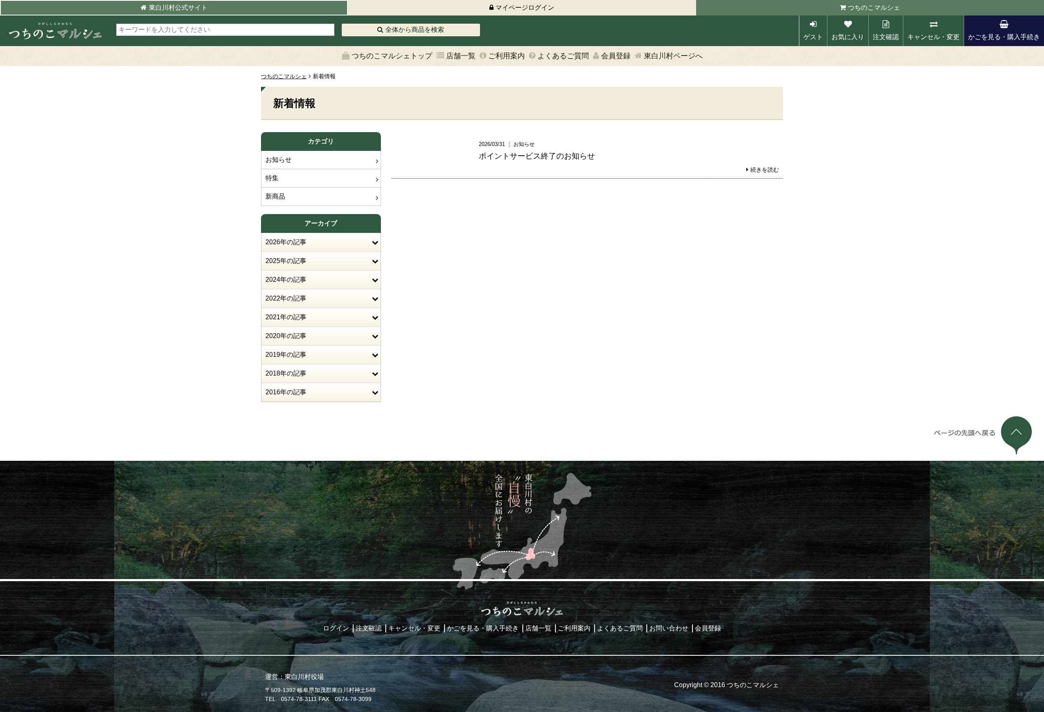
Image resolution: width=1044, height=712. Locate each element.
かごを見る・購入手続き (1004, 36)
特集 (272, 178)
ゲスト (813, 36)
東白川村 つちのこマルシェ (55, 30)
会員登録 (615, 56)
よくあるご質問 (563, 56)
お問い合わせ (668, 628)
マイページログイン (524, 7)
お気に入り (848, 36)
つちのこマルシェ (874, 7)
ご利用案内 (506, 56)
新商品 (275, 196)
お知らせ (278, 159)
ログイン (336, 628)
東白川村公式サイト (178, 7)
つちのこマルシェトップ (392, 56)
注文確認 (886, 36)
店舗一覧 (461, 56)
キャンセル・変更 (933, 36)
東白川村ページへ (673, 56)
